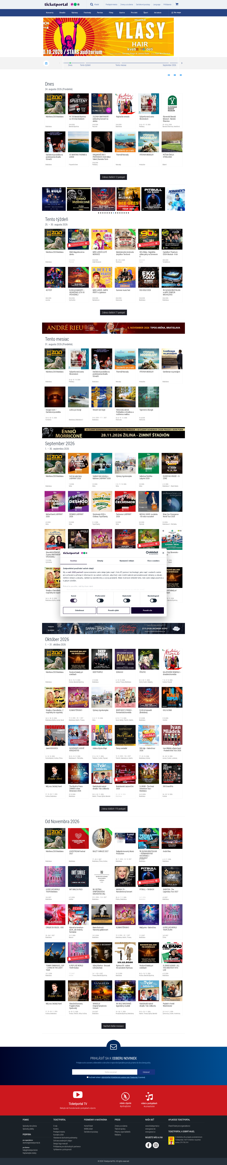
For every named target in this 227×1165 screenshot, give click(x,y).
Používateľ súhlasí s (117, 1077)
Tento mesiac (121, 65)
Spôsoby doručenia (30, 1126)
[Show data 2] (175, 75)
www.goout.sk (150, 1129)
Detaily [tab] (100, 561)
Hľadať (96, 4)
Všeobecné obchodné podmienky (65, 1137)
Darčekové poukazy (143, 4)
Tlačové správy (120, 1129)
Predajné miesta (111, 4)
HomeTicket (88, 1126)
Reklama (118, 1134)
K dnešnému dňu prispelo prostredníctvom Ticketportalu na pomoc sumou (188, 1140)
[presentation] (168, 51)
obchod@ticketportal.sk (31, 1142)
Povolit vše (147, 610)
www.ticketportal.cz (152, 1126)
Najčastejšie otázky (29, 1153)
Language (156, 4)
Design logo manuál (60, 1143)
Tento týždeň (85, 65)
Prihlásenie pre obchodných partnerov (67, 1146)
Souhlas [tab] (73, 561)
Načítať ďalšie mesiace (113, 1025)
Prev (60, 63)
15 (128, 212)
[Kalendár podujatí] (46, 63)
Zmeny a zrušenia (126, 4)
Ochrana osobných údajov (62, 1140)
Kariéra (55, 1129)
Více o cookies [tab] (153, 561)
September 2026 (169, 65)
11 (119, 212)
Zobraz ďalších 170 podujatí (113, 808)
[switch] (100, 600)
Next (182, 63)
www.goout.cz (150, 1131)
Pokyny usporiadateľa (122, 1131)
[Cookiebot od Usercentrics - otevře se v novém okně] (147, 553)
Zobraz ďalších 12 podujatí (113, 176)
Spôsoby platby (28, 1129)
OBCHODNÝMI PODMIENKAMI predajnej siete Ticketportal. (120, 1077)
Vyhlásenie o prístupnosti (62, 1149)
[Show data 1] (169, 75)
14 (126, 212)
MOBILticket (88, 1129)
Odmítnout (79, 610)
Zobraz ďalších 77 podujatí (113, 312)
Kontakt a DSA (58, 1134)
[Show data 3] (181, 75)
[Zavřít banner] (163, 553)
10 (117, 212)
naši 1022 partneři (75, 572)
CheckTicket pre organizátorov (179, 1126)
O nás (55, 1126)
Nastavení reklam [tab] (127, 561)
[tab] (51, 12)
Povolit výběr (113, 610)
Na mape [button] (177, 13)
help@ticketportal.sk (30, 1150)
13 (124, 212)
